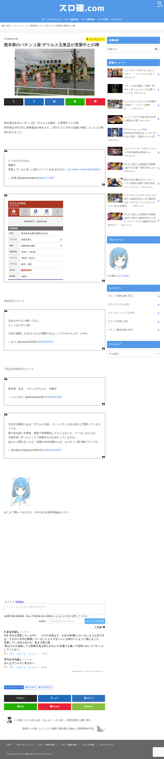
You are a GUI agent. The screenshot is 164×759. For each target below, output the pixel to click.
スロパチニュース (54, 19)
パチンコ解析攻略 (88, 19)
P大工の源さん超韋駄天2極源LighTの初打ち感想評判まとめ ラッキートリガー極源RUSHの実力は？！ (132, 219)
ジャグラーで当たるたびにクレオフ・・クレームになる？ (139, 74)
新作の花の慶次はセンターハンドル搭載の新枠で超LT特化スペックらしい (139, 183)
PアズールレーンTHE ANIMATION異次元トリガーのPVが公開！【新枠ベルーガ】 (132, 135)
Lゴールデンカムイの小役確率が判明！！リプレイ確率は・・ (140, 105)
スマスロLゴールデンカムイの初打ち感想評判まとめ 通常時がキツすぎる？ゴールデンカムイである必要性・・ (132, 200)
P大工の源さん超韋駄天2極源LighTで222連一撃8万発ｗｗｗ (140, 168)
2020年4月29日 (53, 397)
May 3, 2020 (47, 178)
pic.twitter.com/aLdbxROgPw (84, 169)
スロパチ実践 (102, 19)
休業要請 (32, 687)
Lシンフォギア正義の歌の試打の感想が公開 (140, 119)
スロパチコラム (116, 19)
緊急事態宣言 (46, 687)
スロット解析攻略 (71, 19)
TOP (43, 19)
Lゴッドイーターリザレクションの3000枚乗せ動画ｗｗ (140, 152)
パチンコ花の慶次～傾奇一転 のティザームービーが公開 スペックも (140, 89)
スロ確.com (27, 754)
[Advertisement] (54, 562)
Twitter (125, 275)
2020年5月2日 (45, 341)
